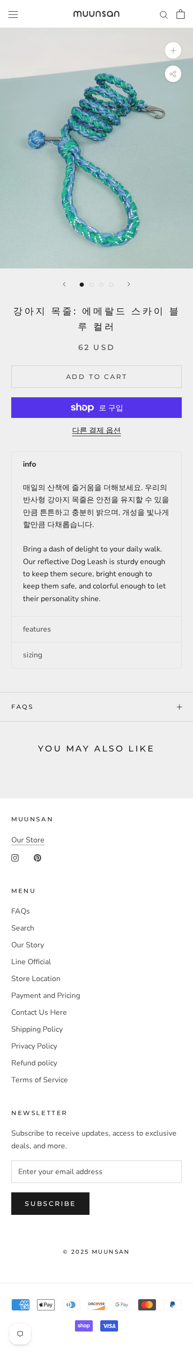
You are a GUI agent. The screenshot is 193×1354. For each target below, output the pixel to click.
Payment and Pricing (45, 995)
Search (22, 928)
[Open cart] (181, 14)
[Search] (164, 14)
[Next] (128, 284)
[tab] (96, 464)
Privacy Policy (34, 1046)
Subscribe (50, 1203)
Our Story (27, 945)
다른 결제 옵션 (96, 430)
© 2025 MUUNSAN (96, 1251)
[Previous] (64, 284)
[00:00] (96, 148)
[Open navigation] (13, 14)
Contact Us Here (39, 1012)
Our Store (28, 840)
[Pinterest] (37, 857)
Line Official (31, 962)
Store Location (35, 979)
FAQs (22, 706)
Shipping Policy (37, 1029)
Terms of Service (39, 1080)
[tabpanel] (96, 546)
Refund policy (34, 1063)
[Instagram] (15, 857)
